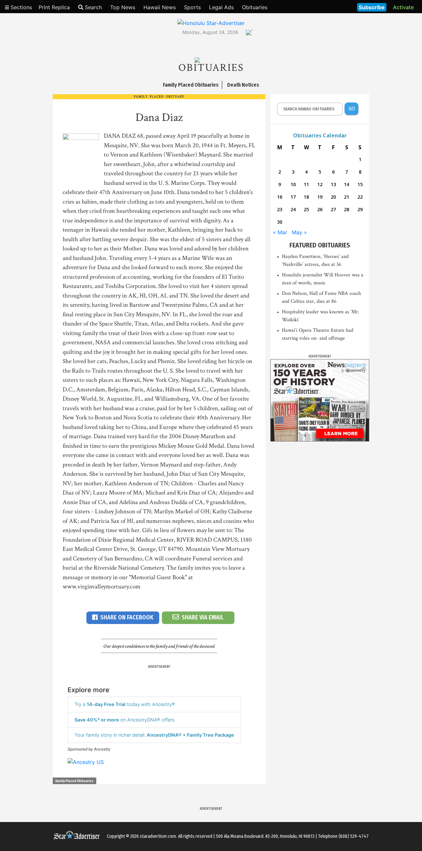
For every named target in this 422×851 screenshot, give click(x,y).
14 (346, 184)
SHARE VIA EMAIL (203, 617)
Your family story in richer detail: (154, 735)
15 (360, 184)
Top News (122, 7)
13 (333, 184)
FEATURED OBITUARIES (319, 245)
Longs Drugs (332, 6)
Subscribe (372, 7)
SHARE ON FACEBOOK (126, 617)
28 (346, 209)
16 (279, 197)
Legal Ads (221, 7)
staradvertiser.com (158, 836)
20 (333, 197)
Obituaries (254, 7)
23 (279, 209)
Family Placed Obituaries (74, 781)
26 (319, 209)
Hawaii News (159, 7)
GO (351, 108)
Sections (20, 7)
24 (293, 209)
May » (299, 232)
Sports (192, 7)
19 (319, 197)
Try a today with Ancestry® (125, 704)
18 (306, 197)
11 (306, 184)
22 (360, 197)
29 (360, 209)
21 (346, 197)
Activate (403, 7)
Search (93, 7)
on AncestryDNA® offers (125, 720)
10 (293, 184)
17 (293, 197)
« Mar (280, 232)
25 (306, 209)
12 (319, 184)
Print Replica (54, 7)
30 (279, 222)
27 (333, 209)
